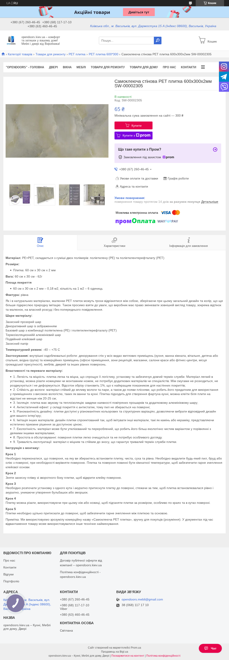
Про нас (169, 67)
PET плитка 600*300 (103, 54)
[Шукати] (157, 40)
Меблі (81, 67)
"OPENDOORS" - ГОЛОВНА (25, 67)
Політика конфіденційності (163, 655)
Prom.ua (136, 647)
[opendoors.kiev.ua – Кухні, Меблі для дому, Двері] (11, 40)
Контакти (188, 67)
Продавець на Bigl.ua (114, 651)
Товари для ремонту (51, 54)
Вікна (67, 67)
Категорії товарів (20, 54)
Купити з (129, 135)
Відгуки (8, 574)
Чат (213, 648)
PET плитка (77, 54)
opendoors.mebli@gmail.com (142, 599)
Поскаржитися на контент (127, 655)
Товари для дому (144, 67)
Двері (53, 67)
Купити (136, 125)
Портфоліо (11, 581)
